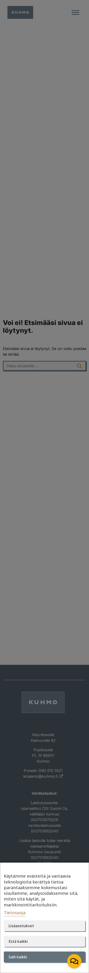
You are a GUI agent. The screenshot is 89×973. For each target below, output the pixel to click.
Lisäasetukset (21, 925)
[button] (74, 961)
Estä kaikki (18, 941)
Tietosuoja (14, 912)
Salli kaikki (18, 957)
